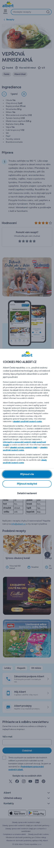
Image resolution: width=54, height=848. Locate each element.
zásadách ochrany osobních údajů (23, 447)
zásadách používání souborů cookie (27, 421)
